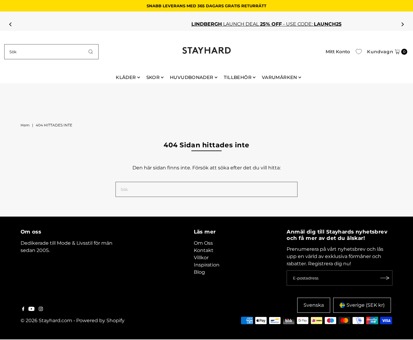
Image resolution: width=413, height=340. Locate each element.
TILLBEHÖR (238, 77)
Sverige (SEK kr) (365, 305)
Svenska (314, 305)
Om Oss (203, 243)
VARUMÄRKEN (279, 77)
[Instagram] (41, 309)
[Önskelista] (359, 51)
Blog (199, 272)
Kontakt (203, 250)
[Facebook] (23, 309)
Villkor (201, 257)
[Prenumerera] (384, 278)
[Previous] (11, 24)
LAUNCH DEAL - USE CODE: (203, 24)
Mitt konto (338, 51)
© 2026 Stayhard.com (46, 320)
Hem (25, 125)
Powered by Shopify (100, 320)
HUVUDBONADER (191, 77)
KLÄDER (126, 77)
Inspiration (207, 265)
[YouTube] (31, 309)
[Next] (402, 24)
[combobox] (51, 51)
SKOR (153, 77)
